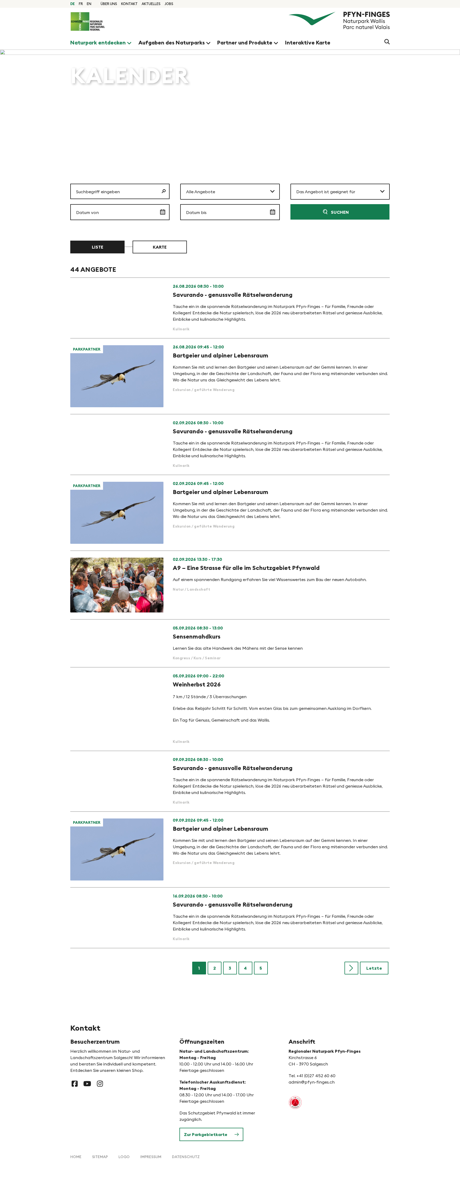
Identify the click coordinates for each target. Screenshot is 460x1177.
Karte (160, 247)
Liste (97, 247)
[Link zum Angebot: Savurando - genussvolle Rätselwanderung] (230, 308)
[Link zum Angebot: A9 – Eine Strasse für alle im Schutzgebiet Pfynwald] (230, 585)
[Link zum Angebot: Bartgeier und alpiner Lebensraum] (230, 376)
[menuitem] (109, 4)
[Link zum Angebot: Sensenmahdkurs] (230, 643)
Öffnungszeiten (201, 1041)
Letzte (374, 968)
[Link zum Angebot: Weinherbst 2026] (230, 709)
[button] (230, 192)
